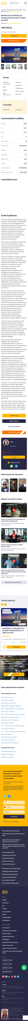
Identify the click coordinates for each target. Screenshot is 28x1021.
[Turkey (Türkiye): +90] (4, 452)
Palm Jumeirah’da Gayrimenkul (10, 883)
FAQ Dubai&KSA (6, 917)
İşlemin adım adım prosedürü (10, 942)
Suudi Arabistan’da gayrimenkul (10, 831)
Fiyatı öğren (14, 36)
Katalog (4, 900)
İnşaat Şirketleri (6, 911)
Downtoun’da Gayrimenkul (9, 877)
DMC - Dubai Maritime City (14, 23)
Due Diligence (6, 920)
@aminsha (15, 1002)
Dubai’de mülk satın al (8, 861)
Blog (3, 906)
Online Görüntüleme (14, 426)
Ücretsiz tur (14, 415)
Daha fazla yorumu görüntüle (13, 582)
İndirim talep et (14, 421)
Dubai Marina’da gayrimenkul (10, 871)
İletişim (4, 914)
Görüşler (4, 908)
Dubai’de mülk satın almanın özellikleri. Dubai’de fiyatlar (12, 545)
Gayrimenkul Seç (14, 674)
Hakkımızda (5, 903)
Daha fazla (16, 647)
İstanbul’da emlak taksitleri (9, 930)
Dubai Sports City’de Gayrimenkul (11, 868)
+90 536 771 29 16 (14, 3)
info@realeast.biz (7, 971)
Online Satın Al (6, 928)
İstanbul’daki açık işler (8, 936)
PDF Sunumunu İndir (14, 40)
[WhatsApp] (24, 967)
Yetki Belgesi (5, 939)
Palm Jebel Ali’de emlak (8, 880)
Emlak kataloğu (11, 10)
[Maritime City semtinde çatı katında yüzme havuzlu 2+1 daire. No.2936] (8, 66)
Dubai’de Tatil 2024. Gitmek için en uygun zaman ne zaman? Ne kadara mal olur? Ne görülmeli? (13, 846)
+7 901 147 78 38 (7, 964)
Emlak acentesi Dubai (8, 858)
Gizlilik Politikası (15, 821)
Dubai (17, 10)
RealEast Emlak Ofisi (7, 945)
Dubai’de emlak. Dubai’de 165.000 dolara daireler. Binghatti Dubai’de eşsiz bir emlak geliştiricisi (13, 571)
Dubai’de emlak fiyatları (8, 864)
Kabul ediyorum (12, 821)
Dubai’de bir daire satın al (9, 855)
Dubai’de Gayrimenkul (8, 852)
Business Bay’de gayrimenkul (10, 874)
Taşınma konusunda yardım (9, 948)
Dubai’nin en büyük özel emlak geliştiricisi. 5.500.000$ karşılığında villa (13, 520)
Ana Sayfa (3, 10)
